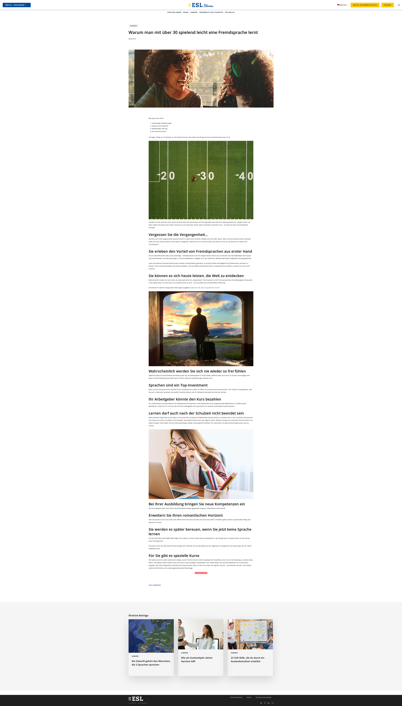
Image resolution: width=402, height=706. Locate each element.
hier (166, 406)
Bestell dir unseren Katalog (263, 697)
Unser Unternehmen (236, 697)
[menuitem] (343, 5)
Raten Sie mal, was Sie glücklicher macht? (205, 288)
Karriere (133, 26)
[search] (399, 5)
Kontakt (249, 697)
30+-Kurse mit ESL (201, 573)
